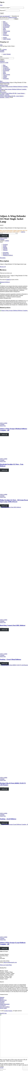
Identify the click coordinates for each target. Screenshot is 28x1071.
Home (1, 82)
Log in (2, 13)
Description (5, 252)
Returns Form (3, 1000)
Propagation (6, 35)
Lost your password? (5, 16)
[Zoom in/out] (5, 1069)
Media (4, 29)
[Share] (2, 1069)
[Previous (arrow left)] (0, 1070)
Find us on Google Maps (6, 965)
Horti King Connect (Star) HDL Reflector (12, 625)
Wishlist (5, 37)
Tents (4, 28)
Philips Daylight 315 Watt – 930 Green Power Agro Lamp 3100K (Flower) (14, 500)
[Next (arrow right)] (2, 1070)
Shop (4, 21)
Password (2, 10)
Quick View (3, 425)
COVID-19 (2, 1005)
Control (5, 33)
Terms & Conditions (5, 1006)
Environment (6, 27)
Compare (2, 239)
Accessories (6, 24)
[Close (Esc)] (0, 1069)
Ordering (2, 1002)
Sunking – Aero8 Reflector (8, 819)
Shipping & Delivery (8, 255)
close (1, 5)
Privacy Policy (3, 1008)
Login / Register (7, 39)
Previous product (4, 85)
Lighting (5, 32)
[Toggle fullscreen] (3, 1069)
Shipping (2, 997)
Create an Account (12, 17)
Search (16, 19)
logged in (8, 279)
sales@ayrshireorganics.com (10, 962)
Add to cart (4, 235)
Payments (2, 1001)
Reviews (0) (6, 253)
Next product (3, 92)
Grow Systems (6, 31)
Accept (1, 1067)
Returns (2, 998)
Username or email (5, 7)
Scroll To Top (3, 1013)
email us (23, 231)
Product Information (4, 1004)
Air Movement (6, 25)
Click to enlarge (3, 212)
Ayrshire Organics (8, 1010)
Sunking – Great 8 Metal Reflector (10, 659)
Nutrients (5, 23)
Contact (5, 49)
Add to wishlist (3, 238)
